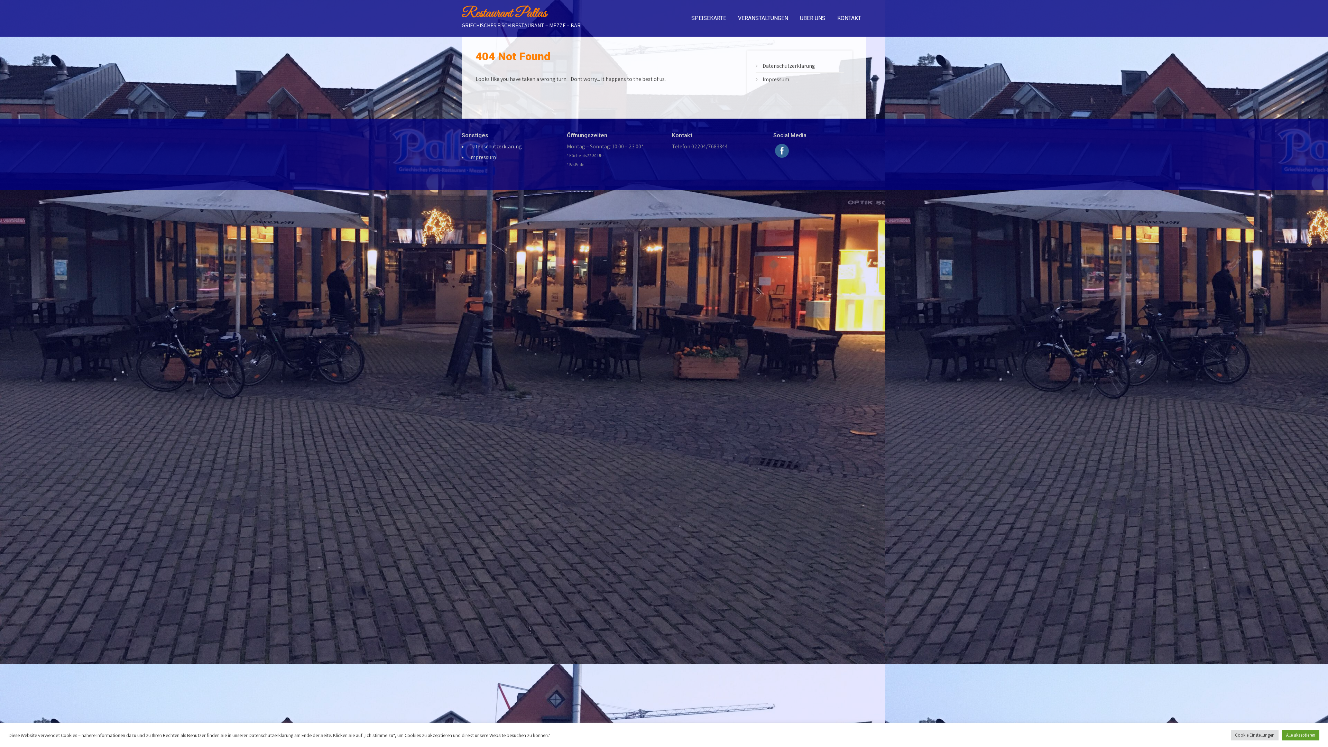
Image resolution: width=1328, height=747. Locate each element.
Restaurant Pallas (504, 13)
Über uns (813, 18)
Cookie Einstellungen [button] (1254, 735)
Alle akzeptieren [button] (1300, 735)
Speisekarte (708, 18)
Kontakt (849, 18)
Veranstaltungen (763, 18)
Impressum (776, 79)
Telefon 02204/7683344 (700, 146)
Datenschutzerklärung (789, 66)
